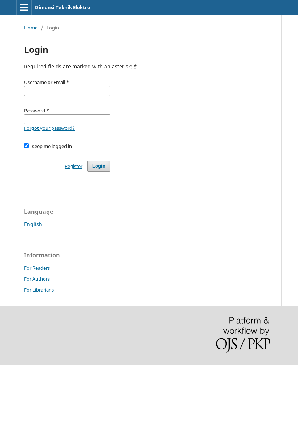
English (33, 224)
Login (98, 166)
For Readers (37, 268)
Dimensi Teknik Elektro (62, 7)
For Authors (37, 279)
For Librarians (39, 289)
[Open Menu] (24, 7)
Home (30, 27)
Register (73, 166)
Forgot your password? (49, 128)
